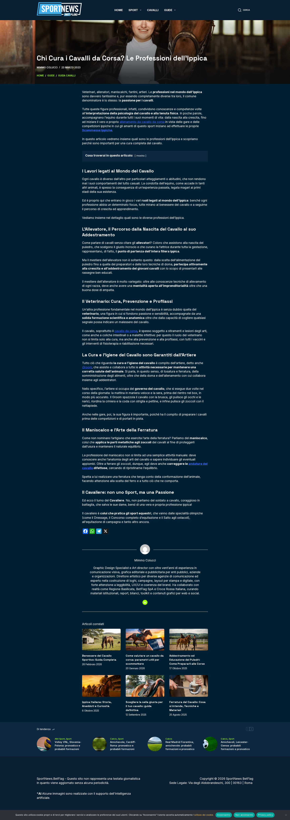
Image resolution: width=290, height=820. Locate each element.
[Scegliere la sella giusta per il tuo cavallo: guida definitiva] (145, 686)
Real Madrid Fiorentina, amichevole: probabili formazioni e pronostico (179, 745)
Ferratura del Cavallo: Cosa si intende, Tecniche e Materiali (187, 706)
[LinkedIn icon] (145, 602)
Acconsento (223, 814)
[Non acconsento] (285, 815)
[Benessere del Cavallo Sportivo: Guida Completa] (101, 639)
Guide (168, 10)
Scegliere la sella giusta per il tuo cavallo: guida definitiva (144, 706)
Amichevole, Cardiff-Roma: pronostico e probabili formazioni (123, 745)
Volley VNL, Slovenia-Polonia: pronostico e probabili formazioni (68, 745)
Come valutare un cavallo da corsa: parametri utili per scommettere (145, 660)
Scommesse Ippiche (97, 130)
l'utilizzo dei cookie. (203, 814)
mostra (140, 155)
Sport (133, 10)
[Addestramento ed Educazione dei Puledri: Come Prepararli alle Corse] (188, 639)
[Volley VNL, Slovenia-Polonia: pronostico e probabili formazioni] (44, 744)
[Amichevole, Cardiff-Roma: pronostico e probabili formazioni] (99, 744)
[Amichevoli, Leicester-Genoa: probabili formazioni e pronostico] (210, 744)
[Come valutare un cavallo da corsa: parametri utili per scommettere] (145, 639)
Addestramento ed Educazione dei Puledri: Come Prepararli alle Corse (187, 660)
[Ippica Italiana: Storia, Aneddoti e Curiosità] (101, 686)
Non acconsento (244, 814)
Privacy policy (265, 814)
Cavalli (152, 10)
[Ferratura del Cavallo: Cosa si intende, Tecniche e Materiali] (188, 686)
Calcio (113, 738)
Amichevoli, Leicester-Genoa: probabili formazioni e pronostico (235, 745)
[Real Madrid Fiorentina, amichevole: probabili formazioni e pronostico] (155, 744)
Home (118, 10)
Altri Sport (60, 738)
